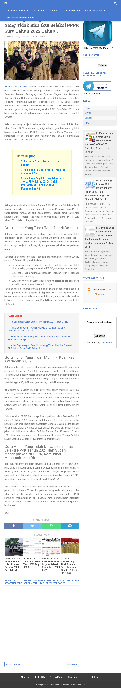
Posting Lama (71, 664)
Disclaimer (73, 677)
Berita (88, 108)
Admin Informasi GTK (101, 290)
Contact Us (39, 677)
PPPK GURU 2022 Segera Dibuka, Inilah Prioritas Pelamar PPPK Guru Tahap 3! (13, 564)
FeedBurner (107, 342)
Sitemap (96, 677)
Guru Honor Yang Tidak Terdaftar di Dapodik (40, 163)
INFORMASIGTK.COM (15, 86)
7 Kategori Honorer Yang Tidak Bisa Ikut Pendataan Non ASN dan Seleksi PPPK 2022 (69, 565)
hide (32, 156)
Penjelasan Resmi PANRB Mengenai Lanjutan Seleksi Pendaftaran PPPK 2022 (51, 564)
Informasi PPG (72, 10)
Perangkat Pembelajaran (20, 17)
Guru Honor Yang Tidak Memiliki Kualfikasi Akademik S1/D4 (43, 171)
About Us (25, 677)
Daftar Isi (25, 155)
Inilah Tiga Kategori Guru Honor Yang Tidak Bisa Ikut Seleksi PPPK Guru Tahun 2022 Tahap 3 (40, 347)
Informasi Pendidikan (18, 10)
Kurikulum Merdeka (95, 10)
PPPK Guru (39, 10)
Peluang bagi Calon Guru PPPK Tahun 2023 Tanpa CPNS (39, 321)
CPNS (88, 113)
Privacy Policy (56, 677)
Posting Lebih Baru (14, 664)
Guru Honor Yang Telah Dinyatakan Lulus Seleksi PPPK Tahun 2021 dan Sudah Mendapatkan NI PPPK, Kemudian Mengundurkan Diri (42, 183)
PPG (87, 122)
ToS (85, 677)
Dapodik (54, 10)
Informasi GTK (56, 685)
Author (101, 294)
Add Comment (39, 37)
